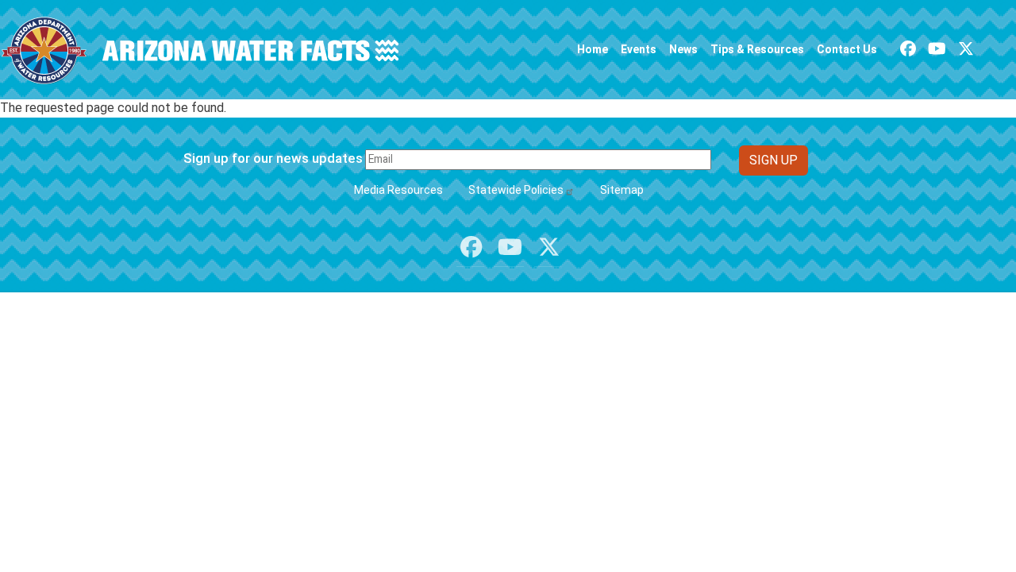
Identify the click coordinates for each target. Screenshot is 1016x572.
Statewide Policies (516, 190)
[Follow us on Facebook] (908, 48)
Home (592, 49)
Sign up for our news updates (273, 158)
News (683, 49)
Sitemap (622, 190)
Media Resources (398, 190)
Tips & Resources (757, 49)
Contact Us (847, 49)
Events (638, 49)
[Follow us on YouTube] (937, 48)
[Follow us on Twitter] (966, 48)
